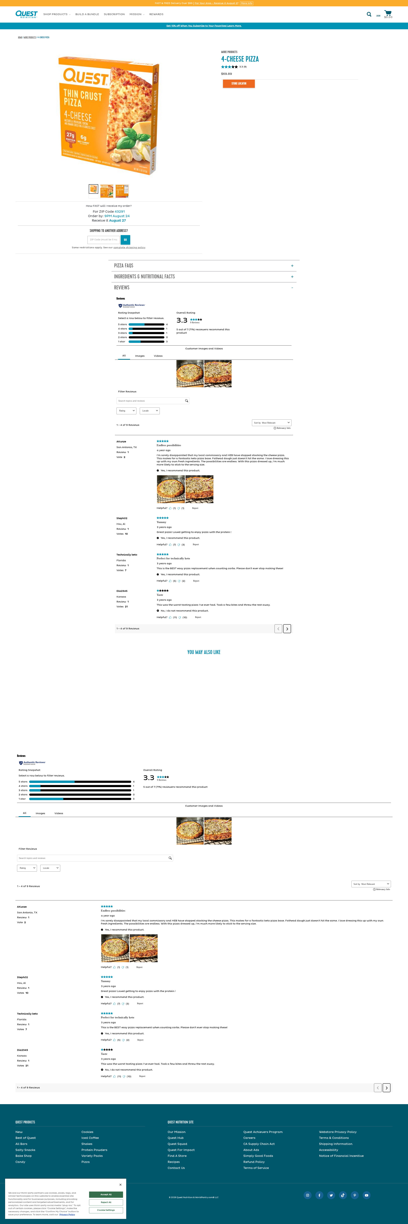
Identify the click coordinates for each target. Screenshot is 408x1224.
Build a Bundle (87, 14)
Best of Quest (25, 1138)
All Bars (21, 1144)
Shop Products (55, 14)
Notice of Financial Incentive (341, 1156)
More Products (30, 37)
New (18, 1132)
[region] (65, 1198)
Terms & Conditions (334, 1138)
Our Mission (177, 1132)
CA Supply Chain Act (259, 1144)
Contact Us (176, 1168)
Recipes (174, 1162)
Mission (136, 14)
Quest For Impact (181, 1150)
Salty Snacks (25, 1150)
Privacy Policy (67, 1215)
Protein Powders (94, 1150)
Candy (20, 1162)
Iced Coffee (90, 1138)
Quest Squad (177, 1144)
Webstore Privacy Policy (338, 1132)
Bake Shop (23, 1156)
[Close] (120, 1184)
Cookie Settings (106, 1210)
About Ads (251, 1150)
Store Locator (239, 83)
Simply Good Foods (258, 1156)
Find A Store (177, 1156)
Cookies (87, 1132)
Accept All (106, 1195)
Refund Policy (254, 1162)
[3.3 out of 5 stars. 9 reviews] (122, 719)
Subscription (114, 14)
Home (20, 37)
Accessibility (328, 1150)
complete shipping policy (129, 248)
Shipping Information (335, 1144)
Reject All (106, 1202)
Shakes (86, 1144)
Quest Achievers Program (263, 1132)
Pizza (85, 1162)
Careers (249, 1138)
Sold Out (122, 726)
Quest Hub (176, 1138)
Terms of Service (256, 1168)
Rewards (156, 14)
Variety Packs (92, 1156)
